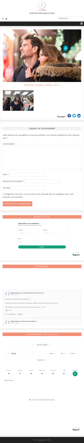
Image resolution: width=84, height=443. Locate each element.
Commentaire (9, 144)
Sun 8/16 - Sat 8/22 (42, 345)
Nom (6, 174)
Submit (42, 247)
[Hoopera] (42, 10)
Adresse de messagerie (13, 181)
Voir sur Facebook (10, 314)
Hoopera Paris (14, 293)
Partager (19, 314)
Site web (6, 187)
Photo (10, 310)
